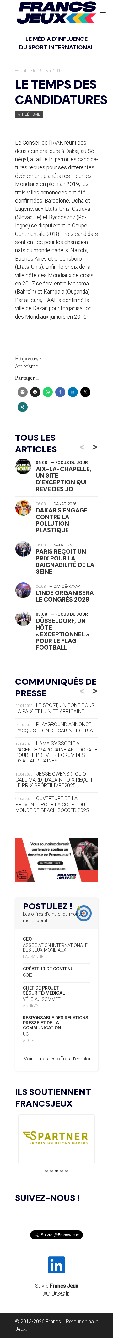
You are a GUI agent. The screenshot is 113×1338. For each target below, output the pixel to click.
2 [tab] (51, 1171)
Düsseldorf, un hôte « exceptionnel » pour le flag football (62, 634)
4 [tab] (61, 1171)
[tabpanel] (56, 1139)
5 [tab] (66, 1171)
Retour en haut (82, 1322)
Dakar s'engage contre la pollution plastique (62, 520)
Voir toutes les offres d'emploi (57, 1059)
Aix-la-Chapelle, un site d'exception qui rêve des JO (63, 479)
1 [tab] (46, 1171)
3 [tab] (56, 1171)
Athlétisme (29, 114)
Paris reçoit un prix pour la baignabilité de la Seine (65, 561)
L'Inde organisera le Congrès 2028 (65, 596)
